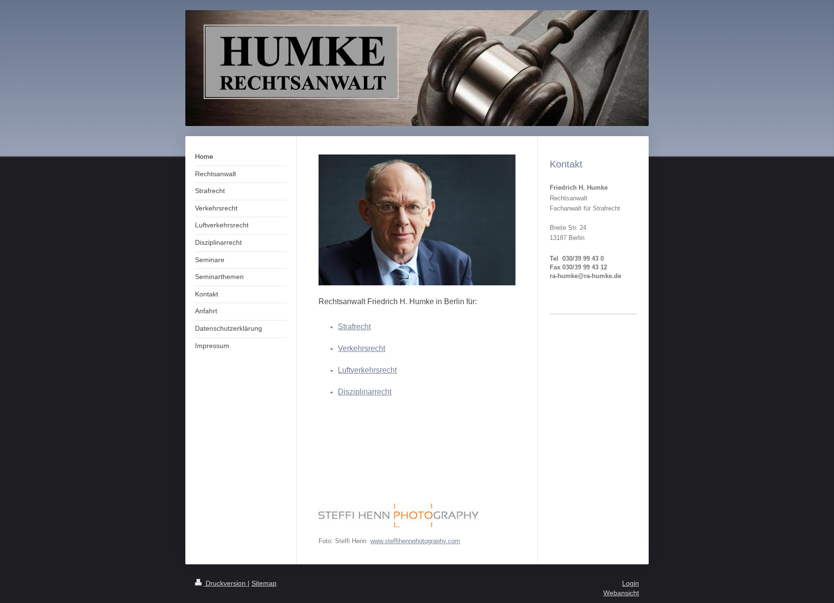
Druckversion (226, 583)
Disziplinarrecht (364, 392)
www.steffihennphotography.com (415, 541)
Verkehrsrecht (361, 348)
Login (630, 583)
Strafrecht (354, 327)
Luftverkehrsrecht (367, 370)
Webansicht (621, 593)
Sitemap (264, 583)
